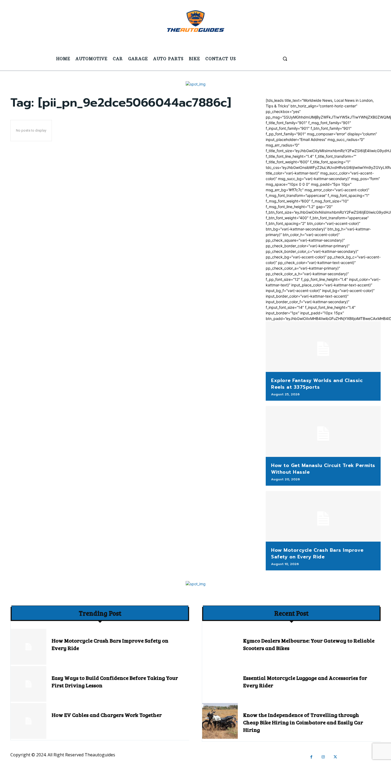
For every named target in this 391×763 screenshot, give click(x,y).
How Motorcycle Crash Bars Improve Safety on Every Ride (317, 553)
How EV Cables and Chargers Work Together (107, 715)
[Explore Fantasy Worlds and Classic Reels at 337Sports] (323, 346)
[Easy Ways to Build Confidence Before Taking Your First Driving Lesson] (28, 684)
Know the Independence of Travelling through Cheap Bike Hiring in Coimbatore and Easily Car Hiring (303, 722)
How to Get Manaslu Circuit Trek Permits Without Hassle (323, 469)
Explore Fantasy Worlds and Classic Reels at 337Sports (317, 384)
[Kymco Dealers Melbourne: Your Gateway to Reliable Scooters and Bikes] (220, 646)
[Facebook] (311, 757)
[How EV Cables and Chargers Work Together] (28, 721)
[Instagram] (323, 757)
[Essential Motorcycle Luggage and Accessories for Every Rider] (220, 684)
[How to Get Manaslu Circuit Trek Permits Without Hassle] (323, 431)
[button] (285, 58)
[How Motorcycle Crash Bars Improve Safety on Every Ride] (323, 516)
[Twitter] (335, 757)
